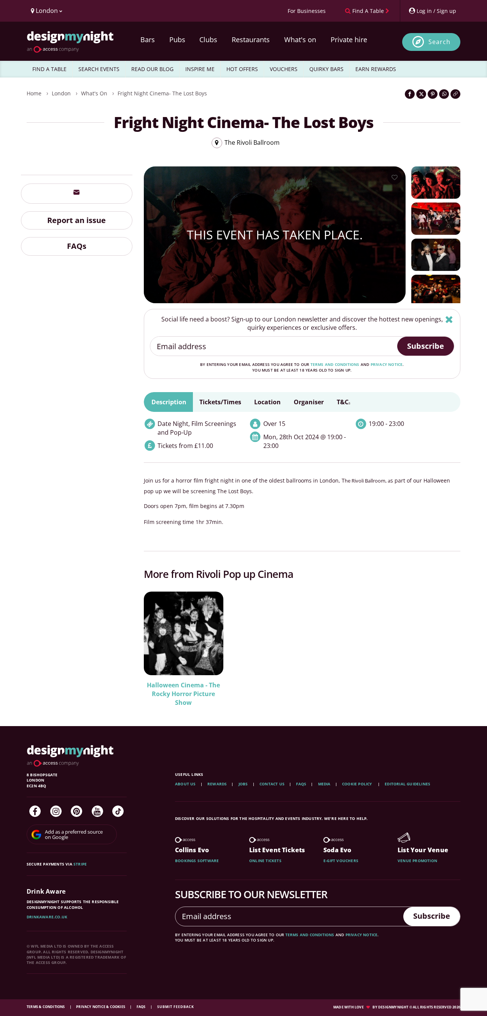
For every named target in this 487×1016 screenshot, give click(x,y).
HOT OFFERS (242, 69)
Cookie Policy (357, 784)
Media (324, 784)
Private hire (349, 39)
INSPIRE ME (200, 69)
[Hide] (449, 319)
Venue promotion (417, 860)
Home (34, 93)
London (61, 93)
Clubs (208, 39)
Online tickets (265, 860)
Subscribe (425, 346)
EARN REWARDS (375, 69)
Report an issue (76, 220)
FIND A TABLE (49, 69)
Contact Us (272, 784)
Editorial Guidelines (407, 784)
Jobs (243, 784)
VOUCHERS (284, 69)
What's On (94, 93)
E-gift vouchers (340, 860)
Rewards (217, 784)
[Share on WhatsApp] (444, 94)
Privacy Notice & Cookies (101, 1006)
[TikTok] (118, 811)
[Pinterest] (76, 811)
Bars (147, 39)
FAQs (76, 246)
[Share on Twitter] (421, 94)
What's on (300, 39)
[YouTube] (97, 811)
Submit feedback (175, 1006)
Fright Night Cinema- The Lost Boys (162, 93)
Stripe (80, 864)
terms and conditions (335, 364)
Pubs (177, 39)
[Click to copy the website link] (455, 94)
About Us (185, 784)
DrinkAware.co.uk (47, 916)
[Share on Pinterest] (433, 94)
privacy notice (387, 364)
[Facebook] (35, 811)
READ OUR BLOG (152, 69)
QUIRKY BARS (326, 69)
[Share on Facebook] (410, 94)
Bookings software (197, 860)
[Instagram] (56, 811)
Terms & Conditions (46, 1006)
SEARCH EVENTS (98, 69)
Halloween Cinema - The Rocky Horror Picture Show (183, 694)
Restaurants (251, 39)
